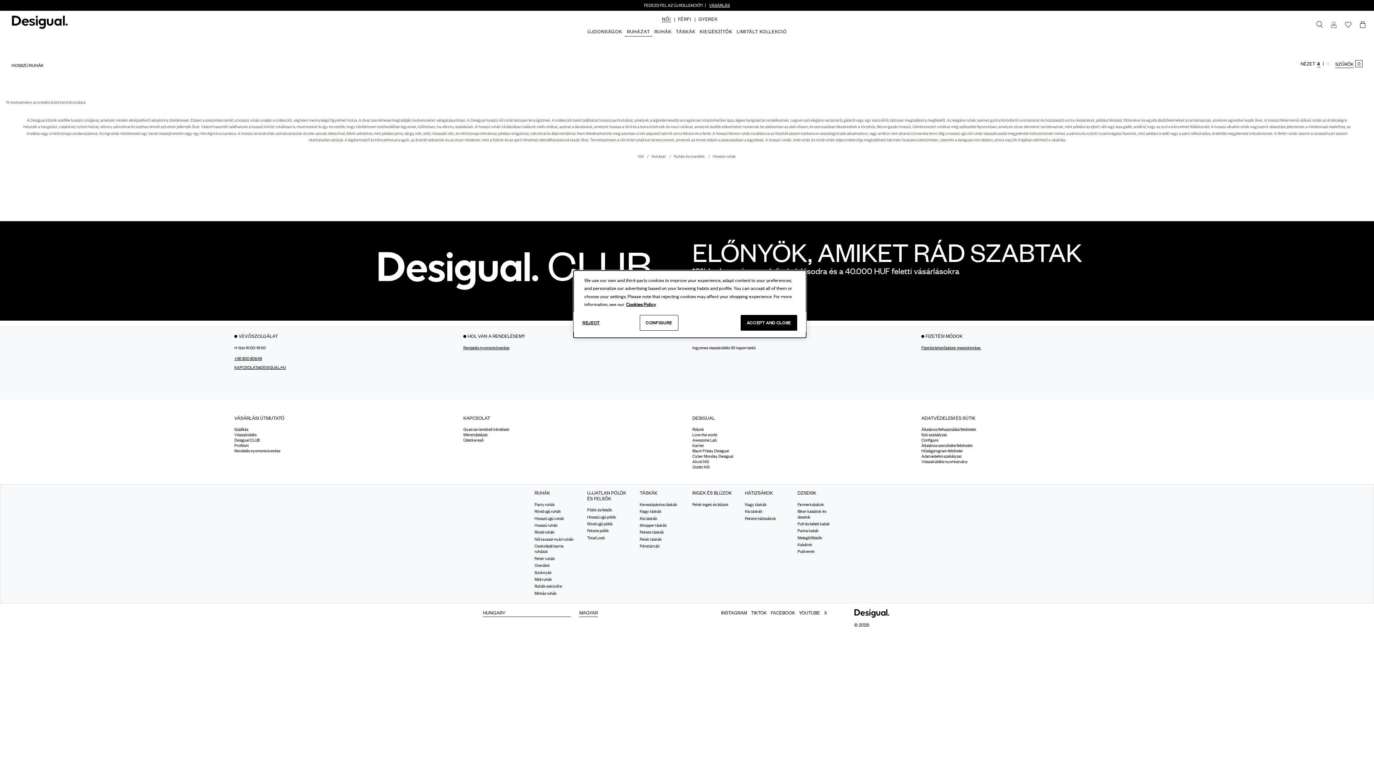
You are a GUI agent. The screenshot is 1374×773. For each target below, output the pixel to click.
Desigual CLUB (247, 440)
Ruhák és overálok (690, 156)
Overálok (542, 566)
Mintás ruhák (546, 593)
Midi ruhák (543, 579)
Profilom (241, 446)
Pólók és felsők (599, 510)
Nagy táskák (651, 512)
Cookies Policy (641, 304)
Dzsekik (807, 493)
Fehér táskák (651, 539)
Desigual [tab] (703, 418)
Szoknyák (543, 572)
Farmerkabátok (811, 504)
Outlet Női (701, 467)
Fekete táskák (652, 532)
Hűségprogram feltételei (942, 451)
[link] (1319, 25)
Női (641, 156)
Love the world (704, 435)
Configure (659, 323)
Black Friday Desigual (710, 451)
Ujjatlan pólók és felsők (606, 496)
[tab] (343, 420)
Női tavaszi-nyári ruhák (554, 539)
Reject (591, 323)
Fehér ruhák (545, 558)
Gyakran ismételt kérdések (486, 430)
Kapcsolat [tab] (476, 418)
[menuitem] (666, 25)
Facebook (783, 613)
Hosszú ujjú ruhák (549, 518)
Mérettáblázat (475, 435)
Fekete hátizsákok (760, 518)
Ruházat (659, 156)
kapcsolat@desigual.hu (260, 367)
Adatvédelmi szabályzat (941, 457)
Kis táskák (648, 518)
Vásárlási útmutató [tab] (259, 418)
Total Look (596, 538)
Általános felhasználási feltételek (948, 430)
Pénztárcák (650, 546)
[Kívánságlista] (1348, 25)
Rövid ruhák (545, 532)
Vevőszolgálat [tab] (258, 336)
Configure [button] (930, 440)
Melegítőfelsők (810, 538)
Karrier (698, 446)
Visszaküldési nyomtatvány (944, 462)
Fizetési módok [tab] (944, 336)
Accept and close (769, 323)
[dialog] (690, 304)
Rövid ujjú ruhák (548, 512)
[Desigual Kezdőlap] (38, 25)
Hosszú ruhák (724, 156)
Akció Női (700, 462)
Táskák (648, 493)
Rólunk (698, 430)
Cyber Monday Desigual (712, 457)
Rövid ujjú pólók (600, 524)
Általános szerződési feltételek (947, 446)
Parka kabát (808, 531)
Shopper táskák (653, 525)
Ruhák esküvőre (548, 586)
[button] (666, 19)
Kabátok (805, 545)
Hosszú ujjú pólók (601, 517)
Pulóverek (806, 552)
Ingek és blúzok (712, 493)
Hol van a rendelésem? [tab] (496, 336)
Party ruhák (545, 504)
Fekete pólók (598, 531)
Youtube (809, 613)
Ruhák (542, 493)
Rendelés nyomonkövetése (486, 348)
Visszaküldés (245, 435)
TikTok (759, 613)
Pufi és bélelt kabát (814, 524)
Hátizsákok (759, 493)
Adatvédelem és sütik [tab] (948, 418)
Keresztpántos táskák (658, 504)
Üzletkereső (473, 440)
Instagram (734, 613)
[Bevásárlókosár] (1364, 25)
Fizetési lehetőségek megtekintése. (951, 348)
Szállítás (241, 430)
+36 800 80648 (248, 358)
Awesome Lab (704, 440)
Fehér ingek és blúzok (710, 504)
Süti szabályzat (934, 435)
